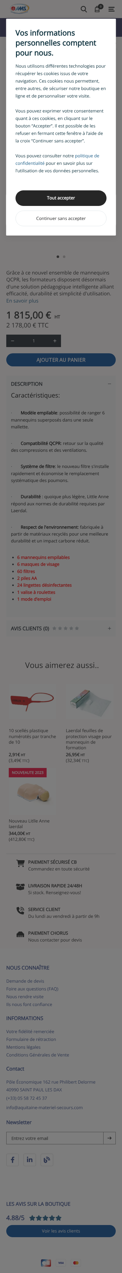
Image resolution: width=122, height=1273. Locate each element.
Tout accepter (61, 198)
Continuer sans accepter (61, 219)
